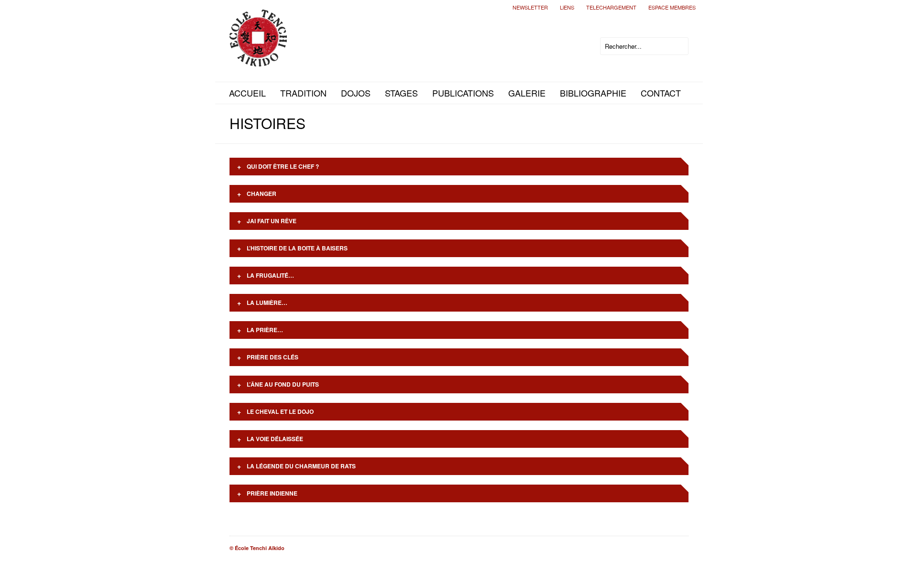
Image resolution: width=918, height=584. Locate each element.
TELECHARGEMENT (611, 7)
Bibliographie (593, 93)
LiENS (567, 7)
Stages (401, 93)
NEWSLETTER (530, 7)
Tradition (303, 93)
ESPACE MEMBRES (672, 7)
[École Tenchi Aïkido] (258, 58)
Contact (661, 93)
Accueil (247, 93)
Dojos (356, 93)
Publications (463, 93)
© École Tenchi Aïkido (257, 548)
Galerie (527, 93)
